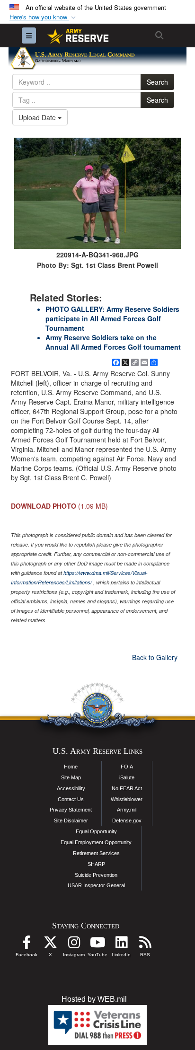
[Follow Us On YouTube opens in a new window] (97, 945)
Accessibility (71, 788)
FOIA (127, 766)
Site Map (71, 777)
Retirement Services (96, 853)
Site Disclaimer (71, 820)
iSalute (126, 777)
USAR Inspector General (96, 885)
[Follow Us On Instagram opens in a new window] (74, 945)
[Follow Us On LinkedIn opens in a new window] (121, 945)
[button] (43, 17)
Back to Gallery (154, 657)
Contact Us (71, 799)
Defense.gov (127, 820)
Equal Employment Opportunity (96, 842)
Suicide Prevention (96, 875)
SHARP (96, 864)
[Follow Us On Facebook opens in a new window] (26, 945)
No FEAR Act (127, 788)
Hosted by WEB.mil (94, 999)
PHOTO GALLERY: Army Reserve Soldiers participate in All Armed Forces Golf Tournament (112, 318)
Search (157, 82)
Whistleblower (126, 799)
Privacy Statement (71, 809)
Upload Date (38, 117)
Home (71, 766)
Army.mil (126, 809)
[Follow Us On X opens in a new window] (50, 945)
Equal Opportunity (96, 831)
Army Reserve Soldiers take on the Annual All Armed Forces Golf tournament (113, 342)
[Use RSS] (145, 945)
